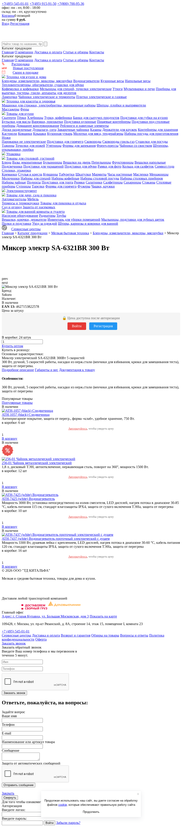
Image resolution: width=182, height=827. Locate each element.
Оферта (41, 639)
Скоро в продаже (25, 72)
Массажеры (10, 109)
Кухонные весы (112, 81)
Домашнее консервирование (37, 126)
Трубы (61, 215)
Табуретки (67, 174)
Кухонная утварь (59, 134)
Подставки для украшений (43, 166)
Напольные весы (137, 81)
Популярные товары (17, 403)
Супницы (23, 186)
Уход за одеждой (44, 223)
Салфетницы (113, 182)
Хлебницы (35, 118)
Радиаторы (47, 215)
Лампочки (9, 97)
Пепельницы (101, 162)
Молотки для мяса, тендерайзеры (98, 134)
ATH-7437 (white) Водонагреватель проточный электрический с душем (56, 538)
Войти (77, 326)
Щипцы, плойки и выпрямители (121, 105)
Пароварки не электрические (24, 141)
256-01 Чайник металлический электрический (37, 463)
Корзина (8, 15)
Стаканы (148, 182)
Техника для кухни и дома (26, 77)
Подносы (34, 182)
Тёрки (21, 118)
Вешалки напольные (150, 162)
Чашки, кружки (103, 186)
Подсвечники (12, 166)
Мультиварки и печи (139, 89)
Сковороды (92, 141)
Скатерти (9, 118)
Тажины (8, 145)
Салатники (94, 182)
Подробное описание (18, 370)
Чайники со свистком (135, 145)
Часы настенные (119, 174)
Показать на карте (103, 616)
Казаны (95, 130)
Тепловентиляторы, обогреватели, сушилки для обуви (43, 85)
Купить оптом (12, 346)
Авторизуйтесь (77, 428)
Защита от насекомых (39, 207)
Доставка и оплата (48, 52)
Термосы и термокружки (20, 203)
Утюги (118, 89)
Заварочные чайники (73, 130)
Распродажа (21, 64)
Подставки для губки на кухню (144, 118)
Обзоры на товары (105, 635)
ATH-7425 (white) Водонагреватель (28, 499)
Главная (8, 52)
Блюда (6, 162)
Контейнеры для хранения (158, 130)
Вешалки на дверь (77, 162)
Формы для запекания (79, 145)
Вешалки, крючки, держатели (24, 219)
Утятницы (53, 145)
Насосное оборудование (20, 215)
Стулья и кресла (30, 174)
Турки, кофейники (58, 118)
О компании (24, 52)
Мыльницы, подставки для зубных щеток (132, 219)
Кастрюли (9, 134)
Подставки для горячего (65, 141)
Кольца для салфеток (138, 166)
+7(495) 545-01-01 (15, 4)
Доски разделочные (17, 130)
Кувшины (50, 174)
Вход (5, 23)
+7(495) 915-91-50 (43, 4)
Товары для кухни (20, 114)
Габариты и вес (46, 370)
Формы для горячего (61, 186)
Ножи (6, 137)
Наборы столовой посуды (99, 178)
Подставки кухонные (80, 122)
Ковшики (25, 134)
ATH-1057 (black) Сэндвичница (25, 414)
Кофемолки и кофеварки (20, 89)
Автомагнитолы (14, 199)
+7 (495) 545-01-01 (16, 631)
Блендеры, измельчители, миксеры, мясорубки (37, 81)
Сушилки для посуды (151, 141)
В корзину (9, 438)
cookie (62, 804)
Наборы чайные (14, 182)
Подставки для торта (57, 182)
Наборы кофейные (65, 178)
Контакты (96, 52)
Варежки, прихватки (47, 122)
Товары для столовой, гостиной (30, 158)
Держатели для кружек (119, 130)
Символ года (164, 166)
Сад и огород (12, 207)
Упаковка (13, 154)
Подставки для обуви (81, 166)
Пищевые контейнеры (114, 122)
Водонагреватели (86, 81)
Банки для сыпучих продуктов (96, 118)
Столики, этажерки (16, 170)
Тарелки (38, 186)
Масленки (140, 174)
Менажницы (158, 174)
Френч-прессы (108, 145)
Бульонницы (52, 162)
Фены (24, 109)
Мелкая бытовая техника (70, 233)
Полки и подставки (16, 223)
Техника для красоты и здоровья (30, 101)
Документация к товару (77, 370)
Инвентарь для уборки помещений (73, 219)
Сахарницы (132, 182)
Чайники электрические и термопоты (46, 97)
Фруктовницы (123, 162)
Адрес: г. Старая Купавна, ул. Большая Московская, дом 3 (45, 616)
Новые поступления (28, 68)
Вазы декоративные (27, 162)
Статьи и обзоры (75, 52)
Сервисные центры (26, 229)
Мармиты (99, 174)
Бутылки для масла (16, 122)
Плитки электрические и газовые (101, 97)
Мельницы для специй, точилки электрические (76, 89)
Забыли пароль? (68, 823)
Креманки (9, 174)
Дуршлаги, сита (44, 130)
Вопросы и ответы (134, 635)
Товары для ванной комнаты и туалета (35, 211)
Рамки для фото (109, 166)
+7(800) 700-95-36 (70, 4)
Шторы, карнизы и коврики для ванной (88, 223)
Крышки (39, 134)
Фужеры (83, 186)
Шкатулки (83, 174)
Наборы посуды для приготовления (151, 134)
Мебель (33, 199)
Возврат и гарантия (75, 635)
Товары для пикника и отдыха (63, 203)
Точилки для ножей (30, 145)
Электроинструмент (21, 191)
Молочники (11, 178)
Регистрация (19, 23)
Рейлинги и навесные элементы (84, 126)
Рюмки (79, 182)
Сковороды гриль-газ (118, 141)
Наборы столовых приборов (141, 178)
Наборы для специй (36, 178)
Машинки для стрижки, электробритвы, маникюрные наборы (49, 105)
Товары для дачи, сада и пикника (31, 195)
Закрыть (8, 793)
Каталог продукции (32, 233)
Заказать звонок (14, 643)
